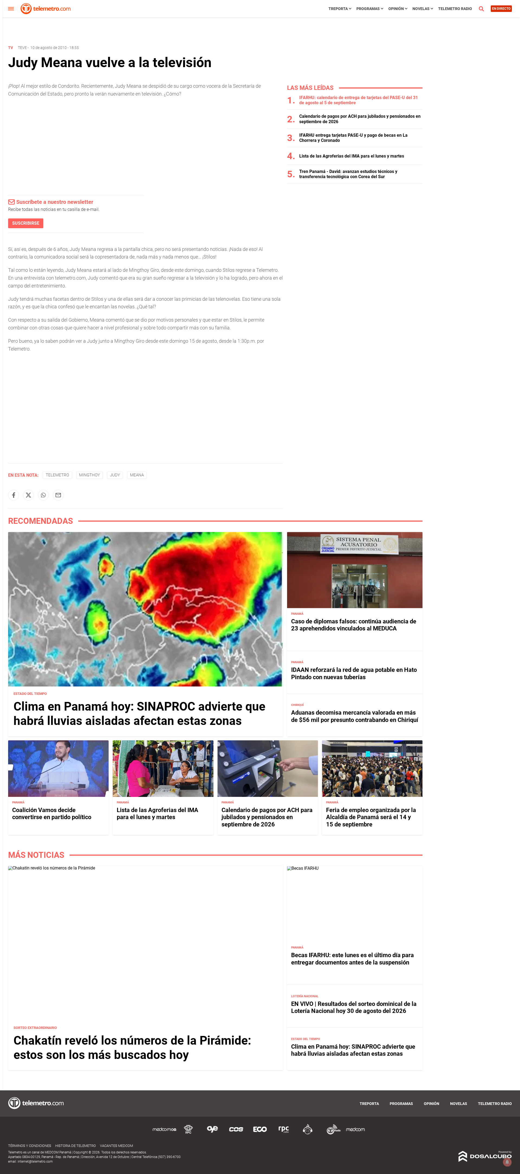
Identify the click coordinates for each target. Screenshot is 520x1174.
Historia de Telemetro (75, 1146)
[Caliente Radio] (308, 1133)
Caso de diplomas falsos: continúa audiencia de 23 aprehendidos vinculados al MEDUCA (353, 625)
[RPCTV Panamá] (188, 1133)
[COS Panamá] (236, 1133)
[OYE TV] (212, 1133)
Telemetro (57, 475)
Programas (368, 9)
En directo (501, 9)
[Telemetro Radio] (331, 1133)
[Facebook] (13, 495)
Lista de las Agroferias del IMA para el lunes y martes (351, 156)
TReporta (338, 9)
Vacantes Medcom (116, 1146)
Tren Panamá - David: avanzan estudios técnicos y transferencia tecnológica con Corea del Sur (348, 174)
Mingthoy (89, 475)
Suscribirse (25, 223)
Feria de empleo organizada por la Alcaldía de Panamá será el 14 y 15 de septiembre (371, 817)
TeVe (22, 47)
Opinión (396, 9)
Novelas (421, 9)
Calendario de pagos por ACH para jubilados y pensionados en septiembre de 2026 (267, 817)
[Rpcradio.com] (284, 1133)
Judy (115, 475)
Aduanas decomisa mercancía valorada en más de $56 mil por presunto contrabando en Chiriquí (354, 716)
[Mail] (58, 495)
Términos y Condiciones (29, 1146)
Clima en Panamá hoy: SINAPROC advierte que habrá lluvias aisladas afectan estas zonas (139, 713)
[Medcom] (355, 1133)
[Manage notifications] (507, 1162)
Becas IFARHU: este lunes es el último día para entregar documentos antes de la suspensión (352, 959)
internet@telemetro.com (35, 1161)
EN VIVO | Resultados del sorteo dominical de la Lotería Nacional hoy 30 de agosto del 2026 (354, 1007)
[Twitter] (28, 495)
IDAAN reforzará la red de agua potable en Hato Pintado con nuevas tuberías (354, 673)
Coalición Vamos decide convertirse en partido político (51, 813)
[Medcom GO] (165, 1133)
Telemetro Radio (455, 9)
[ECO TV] (260, 1133)
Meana (137, 475)
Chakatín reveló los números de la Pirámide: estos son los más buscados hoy (132, 1048)
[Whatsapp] (43, 495)
